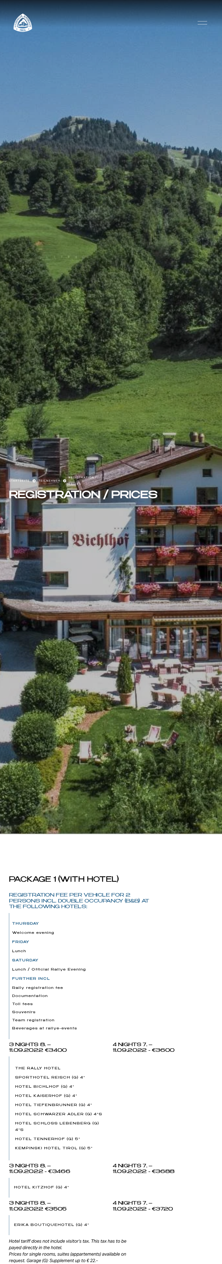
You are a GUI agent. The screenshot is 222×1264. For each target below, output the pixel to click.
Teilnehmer (49, 480)
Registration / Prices (83, 481)
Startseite (19, 480)
